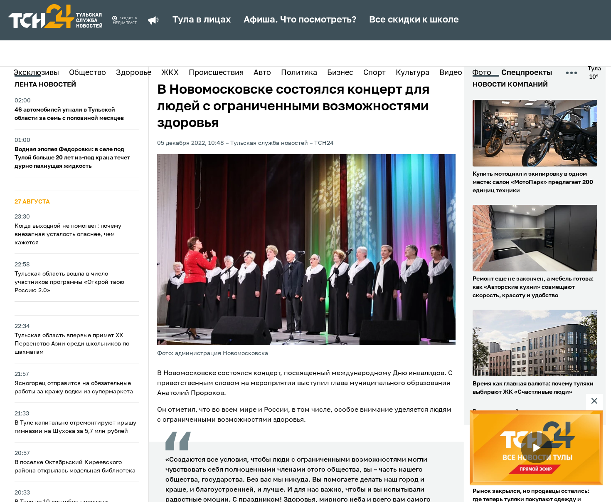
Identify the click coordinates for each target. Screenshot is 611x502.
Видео (450, 73)
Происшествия (216, 73)
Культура (412, 73)
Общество (87, 73)
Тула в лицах (201, 20)
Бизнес (340, 73)
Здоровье (133, 73)
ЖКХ (170, 73)
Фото (481, 73)
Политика (299, 73)
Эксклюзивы (36, 73)
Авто (262, 73)
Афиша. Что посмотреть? (300, 20)
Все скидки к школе (414, 20)
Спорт (374, 73)
